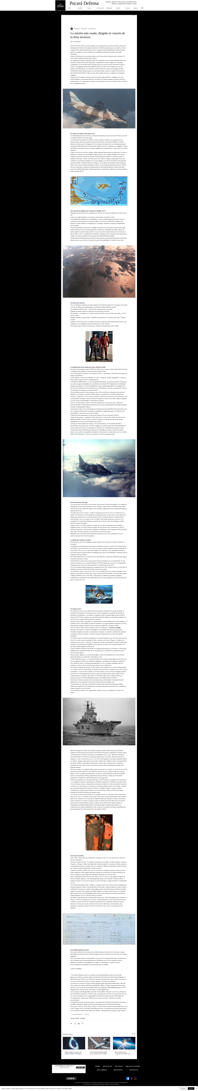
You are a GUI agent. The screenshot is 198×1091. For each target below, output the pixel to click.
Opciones (183, 1088)
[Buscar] (142, 8)
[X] (131, 1078)
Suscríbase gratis (64, 1065)
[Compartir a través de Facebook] (71, 1023)
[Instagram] (135, 1078)
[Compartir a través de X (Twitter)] (75, 1023)
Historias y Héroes (75, 1018)
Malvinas (87, 1014)
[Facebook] (127, 1078)
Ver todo (133, 1034)
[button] (81, 8)
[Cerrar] (196, 1088)
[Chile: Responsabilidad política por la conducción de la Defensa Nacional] (99, 1043)
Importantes (82, 1018)
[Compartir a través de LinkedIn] (79, 1023)
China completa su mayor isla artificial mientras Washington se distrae (74, 1053)
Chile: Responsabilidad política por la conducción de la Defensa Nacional (99, 1053)
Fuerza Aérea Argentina (76, 1014)
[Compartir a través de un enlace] (82, 1023)
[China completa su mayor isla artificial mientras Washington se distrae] (74, 1043)
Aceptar (191, 1088)
